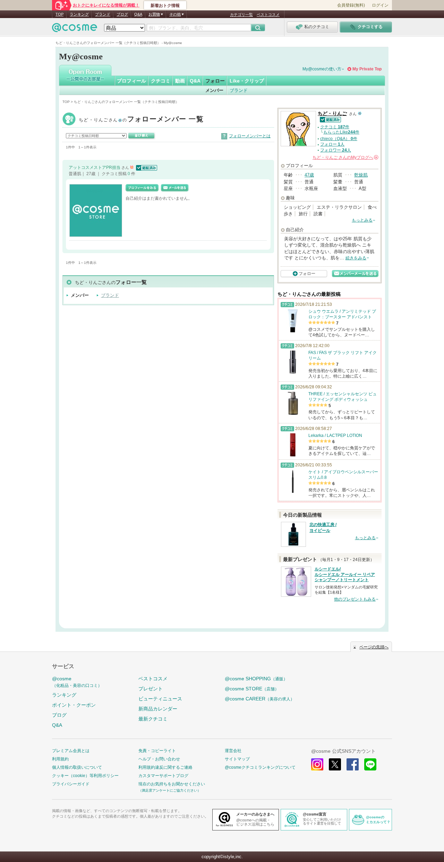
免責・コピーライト (157, 750)
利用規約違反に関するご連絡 (165, 767)
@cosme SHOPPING (256, 678)
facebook (353, 764)
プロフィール (131, 81)
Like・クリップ (247, 81)
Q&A (138, 14)
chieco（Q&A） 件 (338, 138)
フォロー (215, 81)
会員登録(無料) (351, 5)
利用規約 (60, 759)
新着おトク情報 (165, 5)
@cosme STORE (252, 688)
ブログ (122, 14)
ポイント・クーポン (74, 705)
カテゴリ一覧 (241, 14)
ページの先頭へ (373, 647)
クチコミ (160, 81)
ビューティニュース (160, 698)
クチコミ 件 (334, 126)
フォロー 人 (332, 144)
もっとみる (362, 220)
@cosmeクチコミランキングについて (260, 767)
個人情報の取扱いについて (77, 767)
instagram (317, 764)
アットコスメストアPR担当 (95, 167)
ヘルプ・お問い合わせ (159, 759)
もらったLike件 (341, 132)
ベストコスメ (268, 14)
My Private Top (367, 69)
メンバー (214, 90)
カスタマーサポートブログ (163, 775)
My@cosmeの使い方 (321, 69)
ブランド (102, 14)
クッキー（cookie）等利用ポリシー (85, 775)
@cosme (77, 682)
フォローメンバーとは (250, 135)
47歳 (309, 175)
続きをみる (355, 258)
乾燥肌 (361, 175)
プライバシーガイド (70, 784)
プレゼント (150, 688)
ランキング (79, 14)
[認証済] (146, 167)
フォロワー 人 (335, 150)
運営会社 (233, 750)
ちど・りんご (141, 119)
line (370, 764)
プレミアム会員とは (70, 750)
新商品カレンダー (157, 709)
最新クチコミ (153, 719)
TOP (59, 14)
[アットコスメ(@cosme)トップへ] (74, 29)
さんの (345, 157)
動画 (180, 81)
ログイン (380, 5)
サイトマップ (237, 759)
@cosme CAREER (259, 698)
